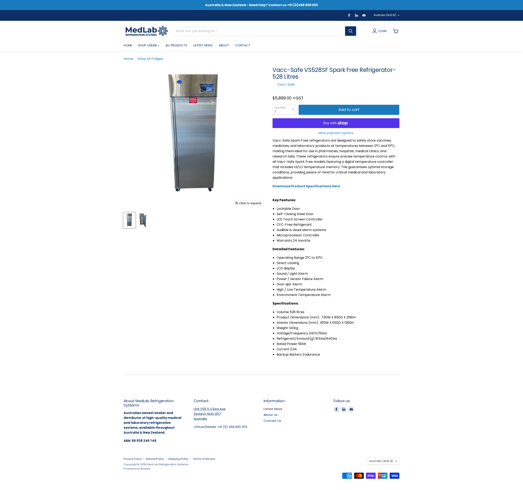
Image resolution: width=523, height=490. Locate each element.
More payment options (335, 133)
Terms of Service (204, 459)
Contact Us (272, 421)
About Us (270, 415)
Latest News (203, 45)
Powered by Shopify (137, 469)
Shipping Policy (178, 459)
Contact (242, 45)
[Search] (350, 31)
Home (128, 45)
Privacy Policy (133, 459)
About (224, 45)
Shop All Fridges (150, 59)
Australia (385, 15)
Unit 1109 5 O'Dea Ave (210, 409)
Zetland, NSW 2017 (207, 414)
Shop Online (148, 45)
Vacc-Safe (286, 84)
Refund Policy (155, 459)
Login (382, 31)
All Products (176, 45)
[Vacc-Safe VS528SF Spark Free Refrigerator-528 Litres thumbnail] (129, 220)
